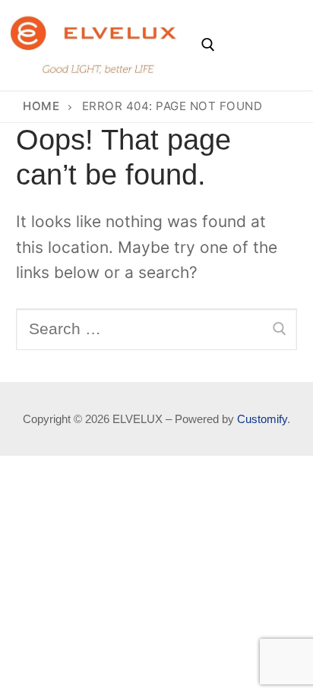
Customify (262, 418)
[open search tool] (208, 45)
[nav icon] (260, 45)
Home (41, 106)
